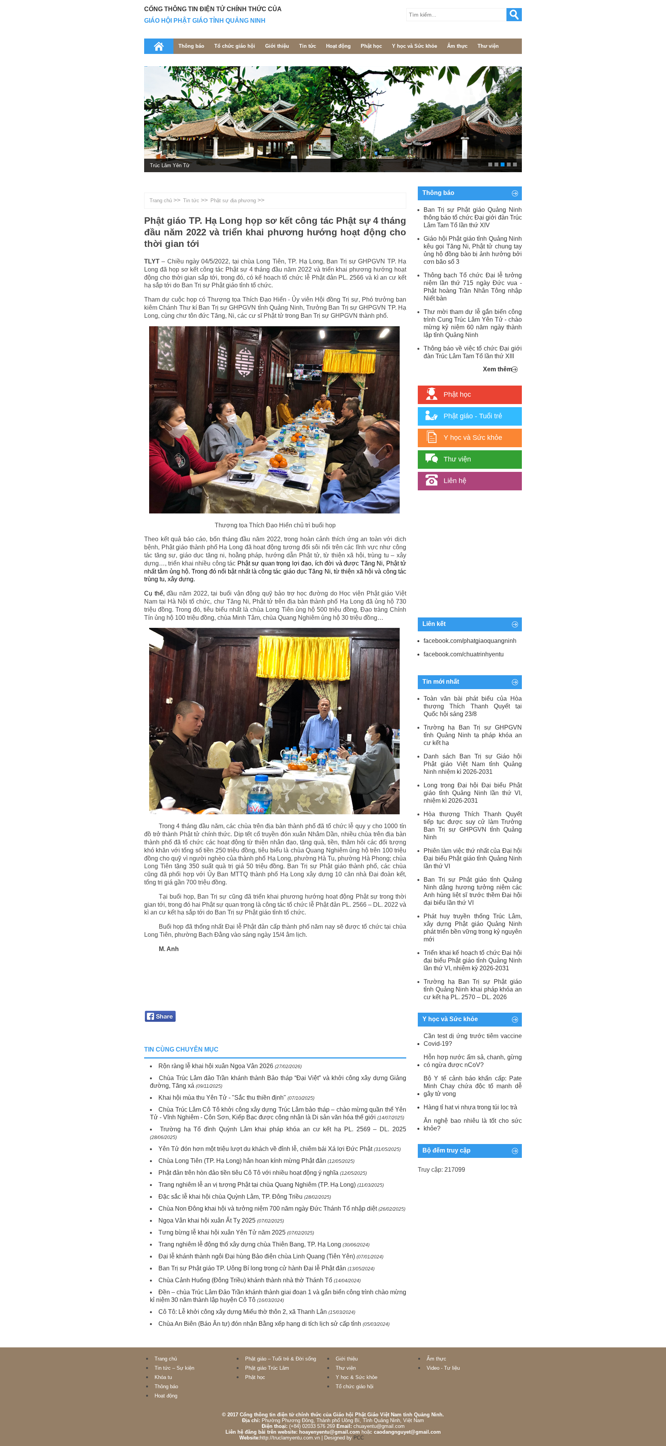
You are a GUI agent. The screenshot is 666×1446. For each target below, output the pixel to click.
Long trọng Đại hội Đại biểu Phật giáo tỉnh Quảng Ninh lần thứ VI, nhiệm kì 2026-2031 (473, 793)
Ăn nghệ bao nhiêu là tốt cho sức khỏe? (473, 1124)
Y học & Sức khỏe (356, 1377)
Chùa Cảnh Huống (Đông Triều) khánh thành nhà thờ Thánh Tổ (245, 1280)
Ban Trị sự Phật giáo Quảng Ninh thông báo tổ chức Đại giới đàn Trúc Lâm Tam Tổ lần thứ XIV (473, 217)
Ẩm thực (457, 46)
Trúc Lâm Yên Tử (170, 165)
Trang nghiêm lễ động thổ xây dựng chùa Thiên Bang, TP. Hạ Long (249, 1244)
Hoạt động (338, 46)
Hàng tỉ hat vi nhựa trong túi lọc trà (470, 1107)
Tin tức (307, 46)
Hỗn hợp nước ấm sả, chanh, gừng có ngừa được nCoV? (473, 1061)
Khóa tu (163, 1377)
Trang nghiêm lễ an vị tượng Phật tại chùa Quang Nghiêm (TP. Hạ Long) (257, 1184)
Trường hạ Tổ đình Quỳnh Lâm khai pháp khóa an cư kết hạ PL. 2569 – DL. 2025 (283, 1129)
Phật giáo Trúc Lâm (267, 1368)
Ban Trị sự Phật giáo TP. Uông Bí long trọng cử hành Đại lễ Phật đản (252, 1268)
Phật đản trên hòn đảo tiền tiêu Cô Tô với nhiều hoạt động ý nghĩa (248, 1172)
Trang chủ (161, 200)
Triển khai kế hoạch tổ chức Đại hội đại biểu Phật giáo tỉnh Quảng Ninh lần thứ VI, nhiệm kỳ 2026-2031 (473, 960)
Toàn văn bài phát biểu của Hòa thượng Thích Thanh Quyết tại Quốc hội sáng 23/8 (473, 706)
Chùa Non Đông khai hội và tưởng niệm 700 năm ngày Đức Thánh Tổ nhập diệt (267, 1208)
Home (158, 46)
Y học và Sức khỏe (414, 46)
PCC (358, 1438)
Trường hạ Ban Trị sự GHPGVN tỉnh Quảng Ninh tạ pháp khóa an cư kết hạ (473, 735)
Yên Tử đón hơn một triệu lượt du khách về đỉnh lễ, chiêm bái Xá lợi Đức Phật (265, 1149)
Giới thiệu (277, 46)
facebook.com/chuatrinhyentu (464, 654)
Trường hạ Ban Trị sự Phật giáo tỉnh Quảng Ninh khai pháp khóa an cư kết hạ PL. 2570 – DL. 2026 (473, 989)
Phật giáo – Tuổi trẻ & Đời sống (280, 1359)
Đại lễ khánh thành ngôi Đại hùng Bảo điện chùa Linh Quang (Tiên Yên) (256, 1256)
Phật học (371, 46)
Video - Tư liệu (443, 1368)
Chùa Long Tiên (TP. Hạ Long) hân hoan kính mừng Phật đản (242, 1160)
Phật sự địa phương (233, 200)
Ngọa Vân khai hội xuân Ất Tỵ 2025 (207, 1220)
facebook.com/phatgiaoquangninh (470, 640)
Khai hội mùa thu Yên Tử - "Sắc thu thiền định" (222, 1097)
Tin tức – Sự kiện (174, 1368)
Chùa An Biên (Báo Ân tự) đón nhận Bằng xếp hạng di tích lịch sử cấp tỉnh (259, 1323)
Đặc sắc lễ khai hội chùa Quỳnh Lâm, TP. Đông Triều (230, 1196)
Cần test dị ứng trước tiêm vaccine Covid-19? (473, 1040)
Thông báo (191, 46)
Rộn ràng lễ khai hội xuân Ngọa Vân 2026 (215, 1066)
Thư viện (488, 46)
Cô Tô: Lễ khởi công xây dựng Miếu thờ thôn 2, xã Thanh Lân (242, 1311)
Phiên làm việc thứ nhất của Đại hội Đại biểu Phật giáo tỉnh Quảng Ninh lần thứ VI (473, 858)
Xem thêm (497, 369)
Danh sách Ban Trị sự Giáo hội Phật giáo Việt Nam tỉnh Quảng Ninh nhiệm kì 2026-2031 (473, 764)
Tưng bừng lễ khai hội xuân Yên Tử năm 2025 (222, 1232)
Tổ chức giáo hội (234, 46)
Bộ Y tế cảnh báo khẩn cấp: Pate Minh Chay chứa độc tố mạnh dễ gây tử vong (473, 1086)
